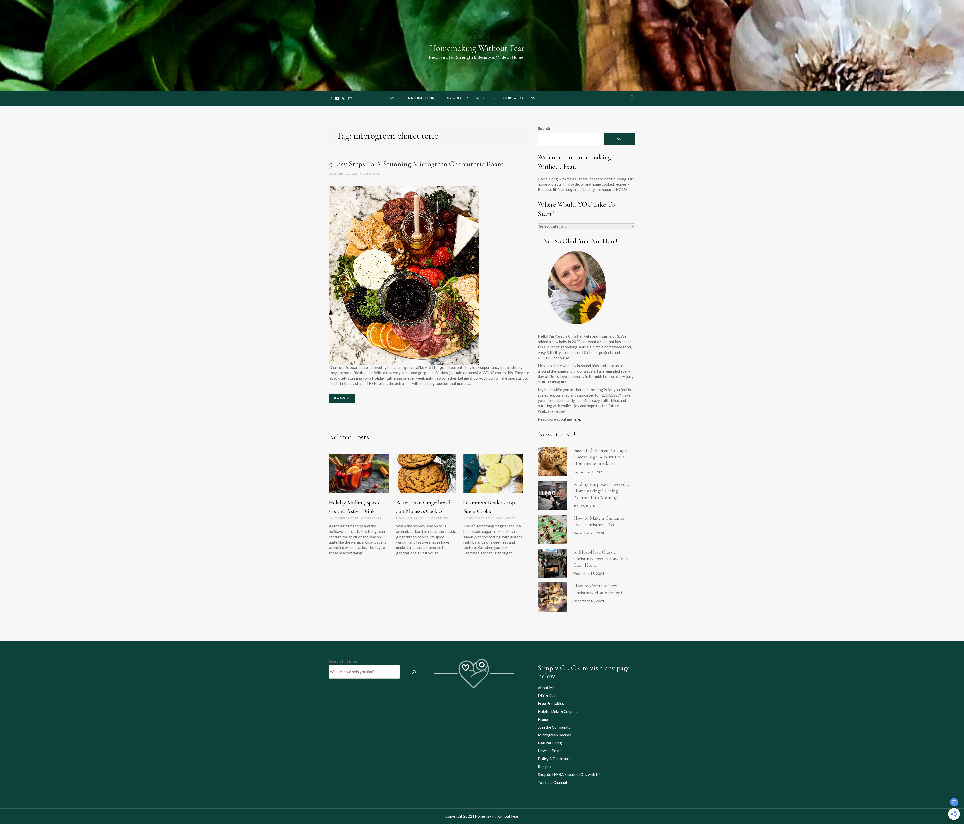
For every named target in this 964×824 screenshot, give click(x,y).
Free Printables (551, 703)
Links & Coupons (519, 98)
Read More (341, 398)
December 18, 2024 (588, 573)
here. (577, 419)
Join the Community (554, 727)
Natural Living (422, 98)
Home (390, 98)
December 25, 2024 (588, 533)
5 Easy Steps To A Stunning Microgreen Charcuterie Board (416, 164)
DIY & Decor (457, 98)
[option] (359, 508)
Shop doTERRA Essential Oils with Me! (570, 774)
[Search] (414, 672)
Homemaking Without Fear (477, 48)
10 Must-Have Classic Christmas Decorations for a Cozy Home (600, 558)
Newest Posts (549, 750)
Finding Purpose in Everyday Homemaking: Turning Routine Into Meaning (601, 491)
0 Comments (370, 173)
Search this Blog (343, 661)
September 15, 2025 (589, 472)
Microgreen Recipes (555, 735)
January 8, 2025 (585, 506)
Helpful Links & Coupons (558, 711)
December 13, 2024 (588, 601)
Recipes (483, 98)
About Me (546, 687)
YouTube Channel (552, 782)
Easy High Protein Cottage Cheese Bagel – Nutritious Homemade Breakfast (600, 457)
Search (544, 128)
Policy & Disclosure (554, 758)
